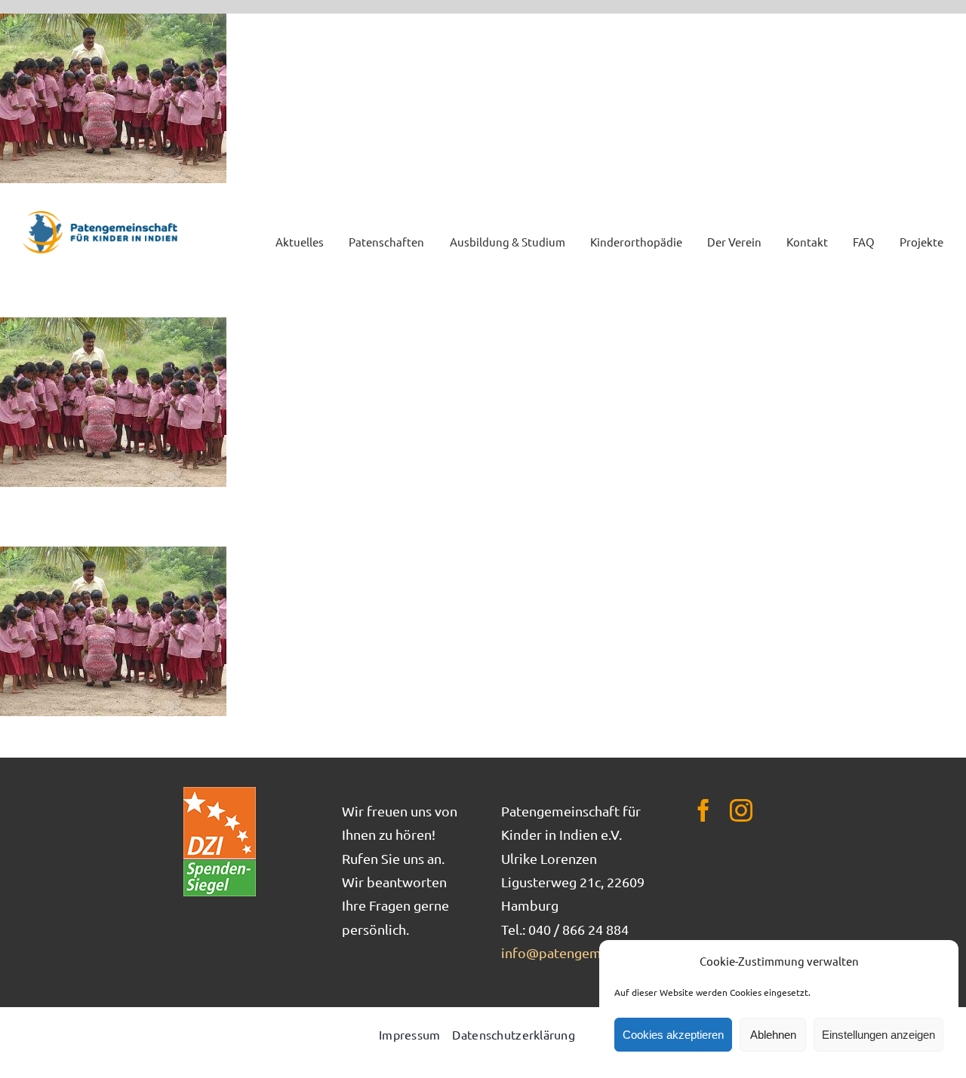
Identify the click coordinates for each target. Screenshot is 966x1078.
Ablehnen (773, 1034)
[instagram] (741, 810)
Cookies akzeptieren (673, 1034)
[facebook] (703, 810)
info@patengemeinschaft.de (588, 952)
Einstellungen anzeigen (878, 1034)
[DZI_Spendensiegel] (219, 792)
